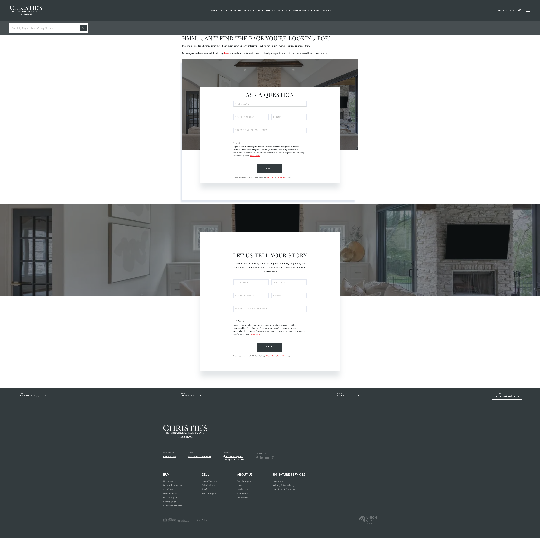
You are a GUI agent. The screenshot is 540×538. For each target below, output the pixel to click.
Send (269, 169)
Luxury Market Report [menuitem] (306, 10)
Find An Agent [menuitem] (170, 497)
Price (341, 396)
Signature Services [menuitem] (241, 10)
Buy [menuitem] (213, 10)
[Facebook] (257, 458)
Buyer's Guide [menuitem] (169, 501)
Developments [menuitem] (170, 493)
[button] (83, 28)
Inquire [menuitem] (326, 10)
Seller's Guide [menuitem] (208, 485)
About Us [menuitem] (283, 10)
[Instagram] (272, 458)
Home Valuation (506, 396)
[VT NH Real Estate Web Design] (368, 520)
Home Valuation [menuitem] (209, 481)
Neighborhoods (31, 396)
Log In (511, 10)
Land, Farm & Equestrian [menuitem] (284, 489)
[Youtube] (267, 458)
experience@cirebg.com (199, 456)
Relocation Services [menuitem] (172, 505)
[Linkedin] (261, 458)
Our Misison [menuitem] (243, 497)
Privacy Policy (255, 156)
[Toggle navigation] (528, 10)
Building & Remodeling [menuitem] (283, 485)
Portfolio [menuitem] (206, 489)
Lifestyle (187, 396)
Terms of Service (282, 177)
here (226, 53)
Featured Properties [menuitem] (172, 485)
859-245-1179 (519, 10)
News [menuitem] (239, 485)
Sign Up (500, 10)
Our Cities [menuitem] (168, 489)
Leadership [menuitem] (242, 489)
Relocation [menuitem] (277, 481)
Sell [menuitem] (222, 10)
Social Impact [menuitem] (265, 10)
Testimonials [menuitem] (243, 493)
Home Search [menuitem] (169, 481)
